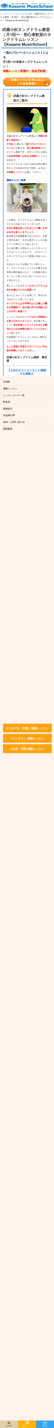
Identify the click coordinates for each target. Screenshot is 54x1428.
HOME (6, 381)
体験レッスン (10, 388)
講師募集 (8, 428)
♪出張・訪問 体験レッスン (27, 748)
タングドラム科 (24, 13)
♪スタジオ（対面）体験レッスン (27, 728)
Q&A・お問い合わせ (14, 422)
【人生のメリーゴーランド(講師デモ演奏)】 (27, 371)
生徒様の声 (9, 415)
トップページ (7, 13)
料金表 (6, 401)
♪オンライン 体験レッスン (27, 738)
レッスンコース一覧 (14, 395)
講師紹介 (8, 408)
